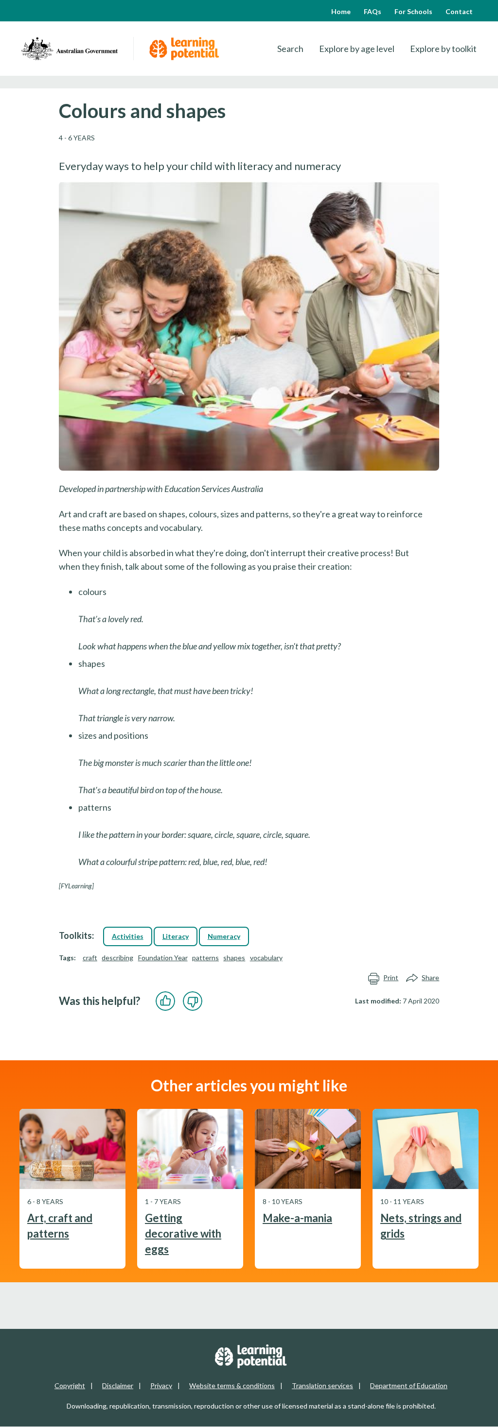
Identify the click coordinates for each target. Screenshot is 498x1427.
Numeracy (224, 936)
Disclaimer (117, 1385)
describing (117, 957)
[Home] (69, 48)
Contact (459, 11)
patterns (205, 957)
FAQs (372, 11)
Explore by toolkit (443, 48)
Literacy (175, 936)
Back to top (464, 1412)
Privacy (161, 1385)
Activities (127, 936)
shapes (234, 957)
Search (290, 48)
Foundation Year (163, 957)
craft (90, 957)
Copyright (69, 1385)
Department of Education (408, 1385)
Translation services (322, 1385)
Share (430, 977)
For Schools (413, 11)
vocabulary (266, 957)
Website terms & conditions (232, 1385)
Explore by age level (356, 48)
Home (341, 11)
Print (390, 977)
